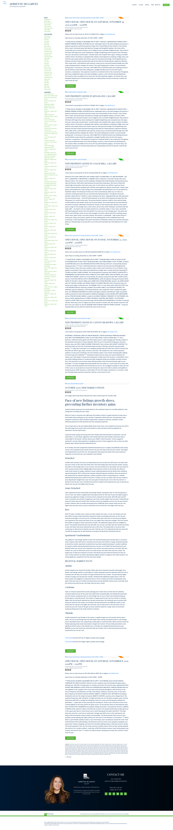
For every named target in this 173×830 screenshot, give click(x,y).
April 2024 (46, 86)
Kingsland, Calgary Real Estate (75, 28)
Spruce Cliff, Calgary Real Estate (112, 752)
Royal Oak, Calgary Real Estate (70, 751)
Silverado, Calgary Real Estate (75, 752)
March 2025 (47, 67)
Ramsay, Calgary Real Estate (100, 749)
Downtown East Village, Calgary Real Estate (108, 746)
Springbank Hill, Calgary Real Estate (100, 752)
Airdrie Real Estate (49, 94)
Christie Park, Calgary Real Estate (106, 745)
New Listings (47, 24)
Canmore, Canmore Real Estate (80, 745)
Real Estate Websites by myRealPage (122, 814)
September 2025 (48, 56)
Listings (134, 4)
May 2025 (46, 63)
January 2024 (47, 89)
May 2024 (46, 84)
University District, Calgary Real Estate (108, 753)
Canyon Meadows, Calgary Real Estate (77, 326)
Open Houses (47, 26)
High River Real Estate (49, 173)
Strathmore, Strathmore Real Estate (74, 753)
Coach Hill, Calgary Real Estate (75, 167)
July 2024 (46, 81)
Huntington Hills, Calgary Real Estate (71, 748)
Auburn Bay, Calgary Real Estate (85, 744)
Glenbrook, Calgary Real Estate (81, 747)
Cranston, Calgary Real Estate (78, 746)
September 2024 (48, 77)
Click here (68, 638)
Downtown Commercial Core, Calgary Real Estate (92, 746)
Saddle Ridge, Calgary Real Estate (82, 751)
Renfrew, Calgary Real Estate (122, 749)
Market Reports (48, 23)
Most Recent (47, 36)
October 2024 (47, 75)
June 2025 (46, 62)
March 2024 (47, 87)
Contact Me (166, 4)
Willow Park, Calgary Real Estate (81, 754)
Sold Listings (47, 31)
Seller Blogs (47, 29)
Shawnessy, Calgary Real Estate (104, 751)
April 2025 (46, 65)
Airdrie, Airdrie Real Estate (75, 246)
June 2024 (46, 82)
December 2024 (48, 72)
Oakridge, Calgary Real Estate (75, 668)
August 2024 (47, 79)
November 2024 (48, 74)
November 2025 (48, 53)
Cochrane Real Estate (49, 140)
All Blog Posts (47, 19)
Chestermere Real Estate (50, 128)
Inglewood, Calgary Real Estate (83, 748)
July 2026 (46, 39)
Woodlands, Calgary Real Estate (105, 754)
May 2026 (46, 43)
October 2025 (47, 55)
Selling (141, 4)
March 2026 (47, 46)
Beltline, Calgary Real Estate (107, 744)
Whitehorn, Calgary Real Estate (70, 754)
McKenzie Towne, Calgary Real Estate (106, 748)
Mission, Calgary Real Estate (118, 748)
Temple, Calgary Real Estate (97, 753)
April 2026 (46, 44)
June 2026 (46, 41)
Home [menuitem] (152, 4)
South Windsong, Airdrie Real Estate (87, 752)
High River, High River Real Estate (93, 747)
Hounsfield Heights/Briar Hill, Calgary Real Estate (118, 747)
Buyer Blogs (47, 21)
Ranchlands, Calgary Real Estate (111, 749)
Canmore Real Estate (49, 119)
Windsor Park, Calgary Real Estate (93, 754)
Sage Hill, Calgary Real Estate (94, 751)
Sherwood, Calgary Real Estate (116, 751)
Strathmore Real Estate (50, 274)
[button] (166, 5)
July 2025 (46, 60)
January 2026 (47, 49)
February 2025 (47, 68)
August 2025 (47, 58)
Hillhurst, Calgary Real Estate (105, 747)
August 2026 (47, 37)
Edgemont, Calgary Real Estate (122, 746)
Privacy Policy (111, 814)
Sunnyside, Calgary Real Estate (86, 753)
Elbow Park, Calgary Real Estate (70, 747)
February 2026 (47, 48)
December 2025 (48, 51)
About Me (157, 4)
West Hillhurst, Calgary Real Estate (122, 753)
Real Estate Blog (48, 28)
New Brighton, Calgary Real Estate (78, 749)
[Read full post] (97, 18)
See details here (110, 34)
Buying (147, 4)
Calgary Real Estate (49, 114)
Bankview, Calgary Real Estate (96, 744)
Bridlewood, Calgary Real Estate (117, 744)
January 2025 (47, 70)
